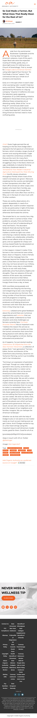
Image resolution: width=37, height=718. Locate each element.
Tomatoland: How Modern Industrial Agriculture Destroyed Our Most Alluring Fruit (18, 172)
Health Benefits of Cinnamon (12, 656)
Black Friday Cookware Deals (21, 670)
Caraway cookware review (13, 677)
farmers (22, 450)
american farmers (14, 448)
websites (20, 315)
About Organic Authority (5, 663)
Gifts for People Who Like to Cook (21, 663)
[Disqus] (18, 488)
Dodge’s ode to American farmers (18, 70)
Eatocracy (6, 311)
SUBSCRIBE (8, 598)
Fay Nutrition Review (5, 686)
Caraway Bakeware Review (21, 656)
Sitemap (5, 635)
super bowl (15, 455)
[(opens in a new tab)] (15, 694)
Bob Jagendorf (14, 444)
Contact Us (5, 624)
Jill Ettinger (9, 21)
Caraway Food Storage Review (21, 647)
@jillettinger (7, 440)
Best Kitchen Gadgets (12, 663)
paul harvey (14, 452)
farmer (13, 450)
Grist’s (5, 144)
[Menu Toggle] (35, 4)
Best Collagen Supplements (21, 631)
